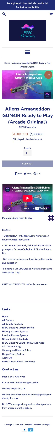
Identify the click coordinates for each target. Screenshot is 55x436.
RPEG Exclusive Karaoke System (18, 327)
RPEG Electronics (26, 424)
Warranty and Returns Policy (16, 350)
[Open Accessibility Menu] (51, 218)
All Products (8, 320)
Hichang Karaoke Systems (15, 331)
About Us (7, 357)
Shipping (17, 139)
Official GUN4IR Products (15, 339)
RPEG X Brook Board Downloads (18, 361)
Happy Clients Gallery (13, 354)
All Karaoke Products (12, 324)
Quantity (27, 148)
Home (5, 316)
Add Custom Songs (12, 346)
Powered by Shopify (42, 424)
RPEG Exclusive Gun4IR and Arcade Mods (23, 342)
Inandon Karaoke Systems (15, 335)
